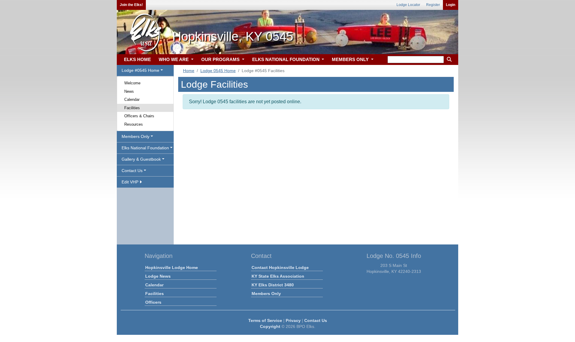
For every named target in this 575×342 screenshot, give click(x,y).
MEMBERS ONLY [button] (351, 59)
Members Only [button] (135, 136)
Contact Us (315, 320)
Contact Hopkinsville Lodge (280, 267)
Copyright (270, 326)
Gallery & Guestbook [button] (141, 159)
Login (450, 5)
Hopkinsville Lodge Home (171, 267)
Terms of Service (265, 320)
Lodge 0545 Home (218, 70)
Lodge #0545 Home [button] (140, 70)
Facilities (132, 108)
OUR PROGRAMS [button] (221, 59)
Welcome (132, 83)
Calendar (132, 99)
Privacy (293, 320)
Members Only (266, 293)
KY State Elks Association (278, 276)
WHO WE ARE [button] (174, 59)
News (129, 91)
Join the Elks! (131, 5)
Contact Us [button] (132, 170)
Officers (153, 302)
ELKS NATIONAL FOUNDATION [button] (286, 59)
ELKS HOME (137, 59)
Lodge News (158, 276)
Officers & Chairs (139, 116)
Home (188, 70)
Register (433, 5)
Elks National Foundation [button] (145, 147)
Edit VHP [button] (131, 182)
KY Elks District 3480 (273, 284)
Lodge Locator (408, 5)
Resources (133, 124)
